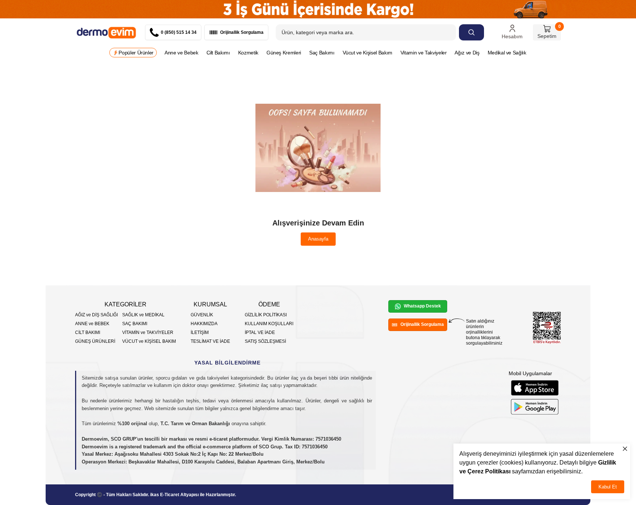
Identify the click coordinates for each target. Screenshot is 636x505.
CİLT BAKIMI (87, 332)
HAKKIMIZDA (204, 323)
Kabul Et (607, 487)
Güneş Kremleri (283, 53)
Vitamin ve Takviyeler (423, 53)
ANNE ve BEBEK (92, 323)
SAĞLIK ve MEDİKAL (143, 314)
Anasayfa (318, 239)
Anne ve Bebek (181, 53)
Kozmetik (248, 53)
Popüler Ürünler (136, 53)
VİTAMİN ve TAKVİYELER (147, 332)
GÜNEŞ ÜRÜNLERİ (95, 341)
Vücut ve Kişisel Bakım (367, 53)
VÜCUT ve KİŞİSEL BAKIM (149, 341)
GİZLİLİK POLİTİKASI (266, 314)
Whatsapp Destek (422, 306)
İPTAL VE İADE (260, 332)
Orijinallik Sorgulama (422, 324)
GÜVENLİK (202, 314)
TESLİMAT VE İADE (210, 341)
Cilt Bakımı (218, 53)
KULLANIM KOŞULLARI (269, 323)
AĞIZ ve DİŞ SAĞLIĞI (96, 314)
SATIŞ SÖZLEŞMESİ (265, 341)
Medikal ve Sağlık (507, 53)
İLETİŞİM (200, 332)
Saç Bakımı (322, 53)
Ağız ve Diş (467, 53)
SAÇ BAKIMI (134, 323)
